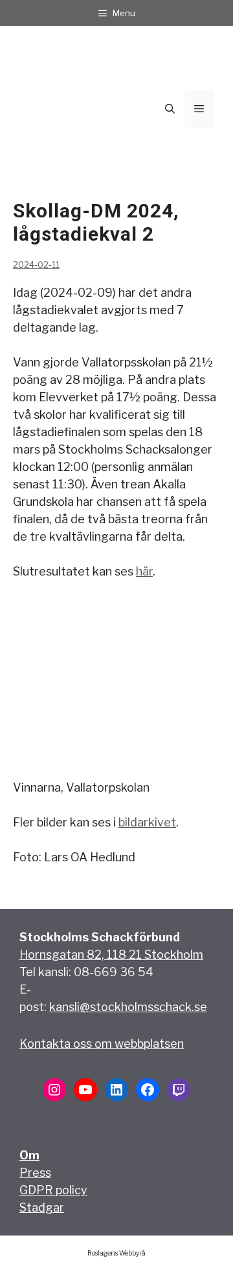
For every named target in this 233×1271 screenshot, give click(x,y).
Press (35, 1172)
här (144, 571)
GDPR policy (53, 1190)
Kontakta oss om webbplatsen (101, 1043)
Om (29, 1155)
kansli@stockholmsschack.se (128, 1007)
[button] (169, 109)
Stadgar (41, 1207)
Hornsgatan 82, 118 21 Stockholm (111, 954)
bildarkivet (147, 822)
